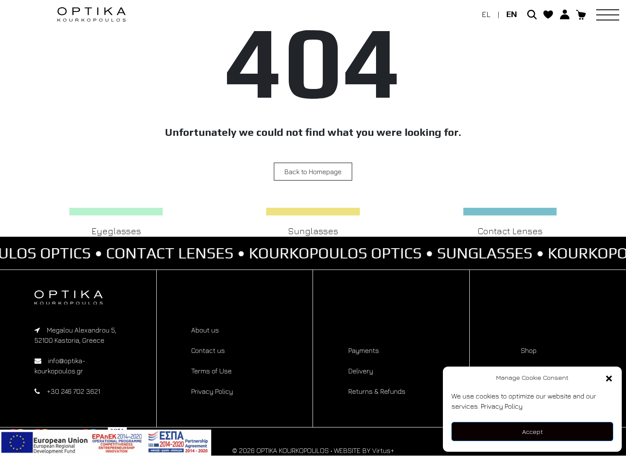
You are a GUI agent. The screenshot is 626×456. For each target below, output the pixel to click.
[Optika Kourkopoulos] (77, 297)
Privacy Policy (502, 406)
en (511, 14)
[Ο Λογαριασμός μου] (565, 13)
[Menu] (611, 14)
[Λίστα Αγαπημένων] (548, 13)
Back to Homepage (313, 171)
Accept (532, 431)
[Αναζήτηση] (532, 13)
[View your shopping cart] (581, 13)
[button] (609, 377)
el (486, 14)
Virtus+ (383, 450)
